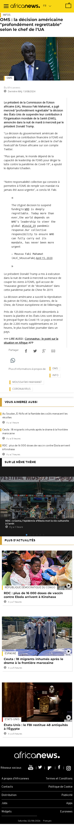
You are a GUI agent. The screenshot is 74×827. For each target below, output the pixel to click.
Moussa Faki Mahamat (27, 382)
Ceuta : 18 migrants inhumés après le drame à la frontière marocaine (33, 661)
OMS (9, 78)
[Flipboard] (50, 768)
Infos (6, 15)
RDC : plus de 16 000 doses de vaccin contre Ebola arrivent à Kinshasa (33, 595)
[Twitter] (40, 768)
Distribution (9, 795)
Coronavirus (21, 389)
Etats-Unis (12, 719)
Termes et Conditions (59, 778)
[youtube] (31, 768)
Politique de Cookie (60, 787)
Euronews (66, 811)
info (55, 375)
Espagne (10, 653)
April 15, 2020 (44, 258)
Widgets (7, 811)
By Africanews (12, 87)
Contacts (7, 787)
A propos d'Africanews (15, 778)
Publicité (66, 795)
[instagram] (68, 768)
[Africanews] (25, 6)
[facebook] (59, 768)
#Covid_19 (29, 225)
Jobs (4, 803)
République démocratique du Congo (30, 587)
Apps (69, 803)
